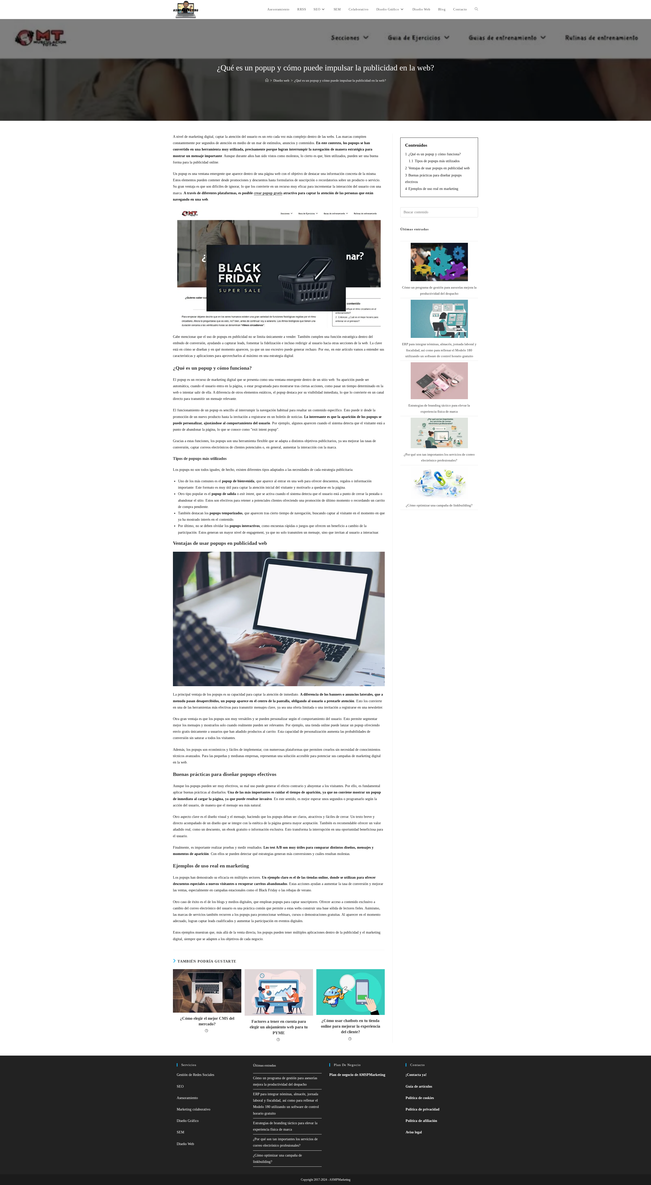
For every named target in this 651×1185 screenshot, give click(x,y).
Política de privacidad (422, 1109)
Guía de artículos (419, 1086)
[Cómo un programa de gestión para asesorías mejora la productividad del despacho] (439, 262)
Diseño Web (185, 1144)
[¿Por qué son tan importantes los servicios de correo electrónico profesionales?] (439, 433)
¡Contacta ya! (416, 1075)
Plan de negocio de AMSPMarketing (357, 1075)
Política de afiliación (421, 1121)
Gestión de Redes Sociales (195, 1075)
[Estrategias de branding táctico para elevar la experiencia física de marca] (439, 380)
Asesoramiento (187, 1098)
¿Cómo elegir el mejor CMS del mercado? (207, 1021)
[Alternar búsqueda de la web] (476, 9)
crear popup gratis (268, 193)
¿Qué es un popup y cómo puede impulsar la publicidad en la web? (340, 80)
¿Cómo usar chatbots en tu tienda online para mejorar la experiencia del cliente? (350, 1026)
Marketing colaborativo (193, 1109)
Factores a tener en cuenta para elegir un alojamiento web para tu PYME (279, 1027)
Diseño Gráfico (188, 1121)
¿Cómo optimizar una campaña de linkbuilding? (439, 505)
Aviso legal (414, 1132)
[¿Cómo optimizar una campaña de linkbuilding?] (439, 483)
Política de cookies (420, 1098)
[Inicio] (267, 80)
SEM (180, 1132)
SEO (180, 1086)
